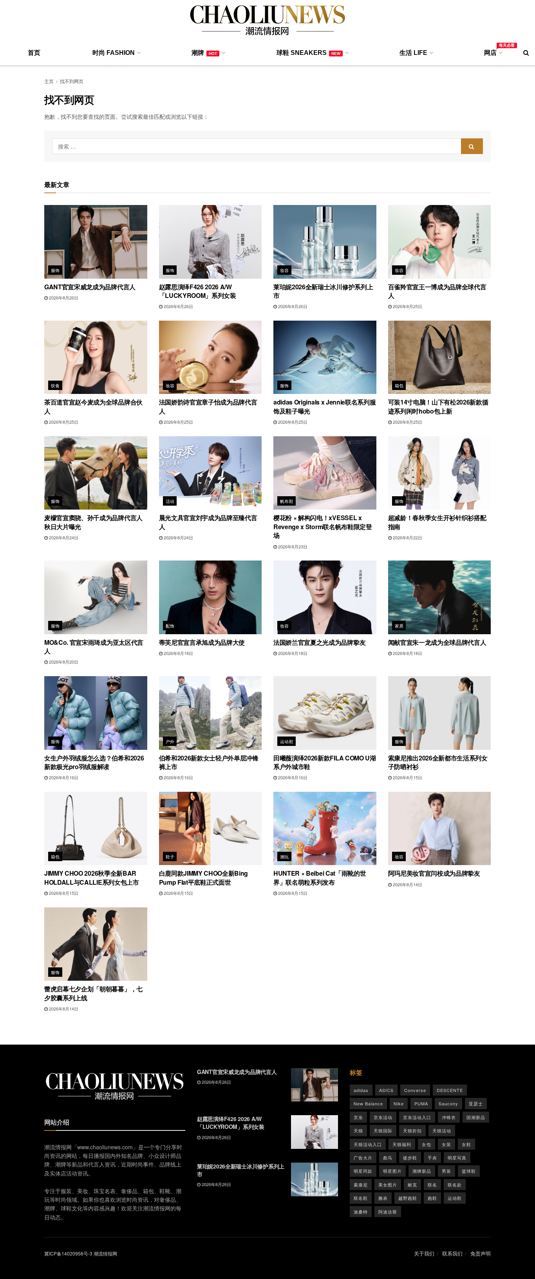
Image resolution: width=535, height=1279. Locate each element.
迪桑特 (361, 1211)
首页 (34, 52)
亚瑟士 (476, 1103)
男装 (446, 1171)
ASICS (386, 1090)
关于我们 (424, 1253)
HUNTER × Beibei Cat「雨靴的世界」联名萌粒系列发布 (319, 877)
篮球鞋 (469, 1171)
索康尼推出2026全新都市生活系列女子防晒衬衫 (438, 762)
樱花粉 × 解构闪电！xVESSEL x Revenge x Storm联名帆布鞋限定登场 (322, 526)
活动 (170, 501)
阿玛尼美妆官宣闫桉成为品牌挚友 (434, 873)
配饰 (170, 625)
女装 (446, 1144)
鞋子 (170, 856)
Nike (399, 1103)
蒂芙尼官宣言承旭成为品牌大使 (202, 642)
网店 (492, 51)
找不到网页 (71, 81)
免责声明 (480, 1253)
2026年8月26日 (63, 297)
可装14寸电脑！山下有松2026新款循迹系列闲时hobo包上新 (438, 406)
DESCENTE (450, 1090)
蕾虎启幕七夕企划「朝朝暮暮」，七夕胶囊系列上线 (93, 993)
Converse (415, 1090)
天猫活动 (441, 1130)
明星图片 (392, 1171)
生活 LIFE (413, 52)
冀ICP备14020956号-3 (68, 1253)
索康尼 (361, 1184)
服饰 (55, 270)
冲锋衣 (449, 1117)
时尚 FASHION (113, 52)
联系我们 (452, 1253)
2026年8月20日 (63, 662)
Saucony (448, 1103)
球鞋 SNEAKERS (308, 52)
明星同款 (363, 1171)
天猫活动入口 (368, 1144)
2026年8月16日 (63, 777)
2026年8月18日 (178, 653)
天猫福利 (401, 1144)
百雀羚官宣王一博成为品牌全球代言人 (437, 291)
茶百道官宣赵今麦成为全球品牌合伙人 (93, 406)
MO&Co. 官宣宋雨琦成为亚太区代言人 (93, 646)
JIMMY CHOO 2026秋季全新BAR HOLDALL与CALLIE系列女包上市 (91, 877)
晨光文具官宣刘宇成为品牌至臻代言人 (208, 522)
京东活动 (383, 1117)
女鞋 (466, 1144)
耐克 (412, 1184)
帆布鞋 (286, 501)
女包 (426, 1144)
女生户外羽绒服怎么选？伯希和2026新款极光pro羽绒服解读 (94, 762)
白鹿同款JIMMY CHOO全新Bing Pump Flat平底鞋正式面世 (203, 877)
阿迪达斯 (387, 1211)
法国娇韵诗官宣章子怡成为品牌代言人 (208, 406)
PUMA (421, 1103)
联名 (432, 1184)
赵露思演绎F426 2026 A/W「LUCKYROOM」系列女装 (197, 291)
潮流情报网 (105, 1253)
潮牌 (204, 52)
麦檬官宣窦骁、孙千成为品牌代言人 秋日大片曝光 (93, 522)
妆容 (284, 270)
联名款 (455, 1184)
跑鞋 (432, 1198)
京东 (358, 1117)
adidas (361, 1090)
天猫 (358, 1130)
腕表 (383, 1198)
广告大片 (363, 1157)
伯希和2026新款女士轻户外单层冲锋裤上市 (208, 762)
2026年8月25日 (407, 306)
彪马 (387, 1157)
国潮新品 (475, 1117)
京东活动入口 (417, 1117)
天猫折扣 (412, 1130)
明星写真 (457, 1157)
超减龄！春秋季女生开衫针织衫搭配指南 (437, 522)
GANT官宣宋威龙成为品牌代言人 (90, 286)
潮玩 (284, 856)
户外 (170, 741)
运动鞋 (286, 741)
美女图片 (387, 1184)
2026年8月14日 (407, 884)
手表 (432, 1157)
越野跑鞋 (407, 1198)
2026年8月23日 (292, 546)
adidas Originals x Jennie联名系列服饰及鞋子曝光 (324, 406)
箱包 (399, 385)
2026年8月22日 (407, 537)
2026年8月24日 (63, 537)
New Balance (368, 1103)
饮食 (55, 385)
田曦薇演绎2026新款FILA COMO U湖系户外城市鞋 (324, 762)
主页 (49, 81)
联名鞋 (361, 1198)
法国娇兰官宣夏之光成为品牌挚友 (319, 642)
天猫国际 (383, 1130)
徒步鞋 (410, 1157)
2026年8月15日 (407, 777)
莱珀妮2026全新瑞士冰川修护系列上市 (323, 291)
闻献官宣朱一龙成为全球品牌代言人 (437, 642)
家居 (399, 625)
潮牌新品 (421, 1171)
